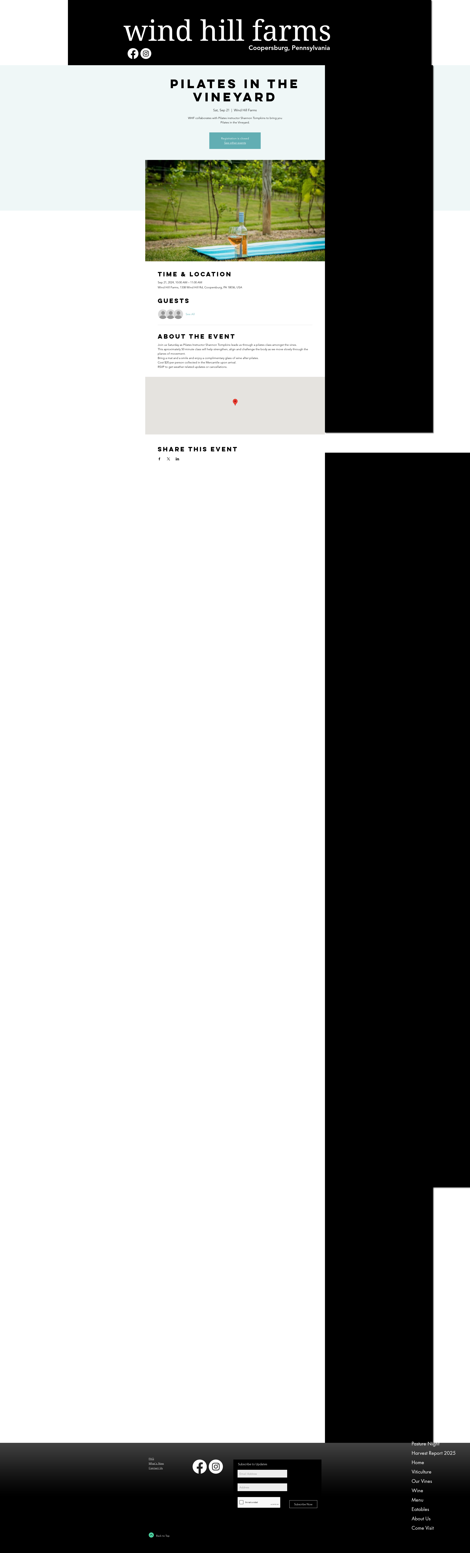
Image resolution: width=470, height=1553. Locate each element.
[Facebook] (133, 53)
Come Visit (423, 1528)
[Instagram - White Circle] (145, 53)
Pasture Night (425, 1444)
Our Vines (422, 1481)
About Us (421, 1519)
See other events (235, 143)
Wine (417, 1490)
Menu (417, 1500)
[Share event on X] (168, 458)
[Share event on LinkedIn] (177, 458)
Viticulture (421, 1472)
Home (418, 1462)
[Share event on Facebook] (159, 458)
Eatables (420, 1509)
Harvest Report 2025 (434, 1453)
